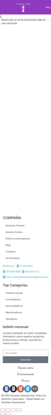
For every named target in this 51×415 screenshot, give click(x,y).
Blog (8, 245)
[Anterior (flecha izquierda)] (2, 413)
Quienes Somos (14, 232)
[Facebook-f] (6, 388)
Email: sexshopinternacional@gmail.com (26, 276)
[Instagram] (13, 388)
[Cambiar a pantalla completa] (8, 410)
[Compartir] (13, 410)
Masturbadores (14, 312)
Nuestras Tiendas (15, 225)
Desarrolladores (14, 306)
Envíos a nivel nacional (18, 238)
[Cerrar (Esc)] (19, 410)
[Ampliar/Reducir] (2, 410)
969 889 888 (12, 271)
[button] (49, 16)
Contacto (11, 251)
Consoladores (13, 299)
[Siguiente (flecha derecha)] (8, 413)
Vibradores (11, 319)
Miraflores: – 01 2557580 (18, 266)
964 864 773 (32, 271)
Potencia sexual (14, 293)
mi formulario (13, 258)
